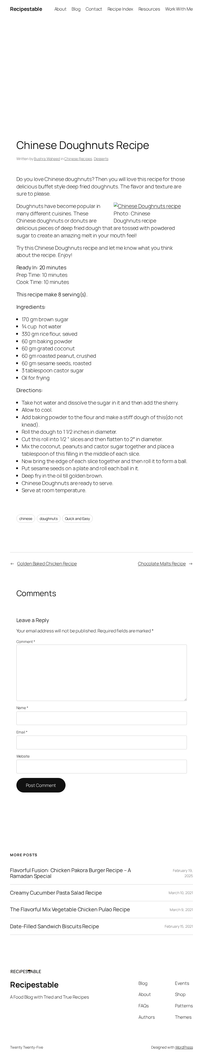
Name (22, 707)
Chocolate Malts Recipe (162, 563)
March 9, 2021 (181, 909)
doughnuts (49, 518)
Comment (25, 641)
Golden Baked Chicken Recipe (47, 563)
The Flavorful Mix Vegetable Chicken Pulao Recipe (70, 909)
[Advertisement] (101, 74)
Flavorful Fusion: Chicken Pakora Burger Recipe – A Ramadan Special (70, 873)
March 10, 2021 (181, 892)
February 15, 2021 (179, 926)
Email (21, 732)
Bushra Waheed (47, 158)
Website (23, 756)
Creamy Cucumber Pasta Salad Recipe (56, 893)
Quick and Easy (77, 518)
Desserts (101, 158)
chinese (25, 518)
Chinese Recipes (78, 158)
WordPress (184, 1047)
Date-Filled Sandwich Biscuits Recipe (54, 926)
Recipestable (26, 8)
